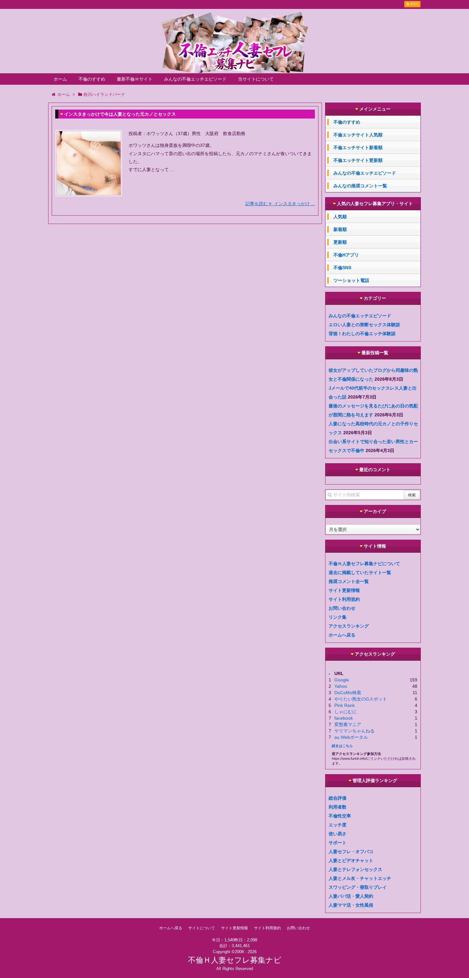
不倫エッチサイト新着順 (358, 147)
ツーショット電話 (351, 280)
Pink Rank (344, 705)
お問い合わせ (342, 608)
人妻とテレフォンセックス (355, 869)
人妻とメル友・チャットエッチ (360, 878)
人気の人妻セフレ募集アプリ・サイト (375, 203)
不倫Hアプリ (346, 255)
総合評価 (337, 798)
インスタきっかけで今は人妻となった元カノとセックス (120, 114)
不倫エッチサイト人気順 (358, 135)
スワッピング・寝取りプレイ (358, 887)
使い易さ (337, 833)
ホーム (60, 79)
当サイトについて (256, 79)
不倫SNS (342, 267)
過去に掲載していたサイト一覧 (360, 572)
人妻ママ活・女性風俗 (351, 905)
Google (341, 679)
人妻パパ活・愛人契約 (351, 896)
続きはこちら (342, 746)
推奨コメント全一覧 (349, 581)
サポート (337, 842)
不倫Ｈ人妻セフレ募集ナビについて (364, 563)
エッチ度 (337, 824)
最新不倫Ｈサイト (135, 79)
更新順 (340, 242)
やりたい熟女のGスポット (360, 698)
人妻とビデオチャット (351, 860)
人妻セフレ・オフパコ (351, 851)
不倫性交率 (340, 815)
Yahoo (340, 686)
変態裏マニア (347, 724)
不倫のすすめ (91, 79)
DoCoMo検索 (347, 692)
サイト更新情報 (344, 590)
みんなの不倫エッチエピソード (195, 79)
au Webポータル (351, 737)
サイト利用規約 (344, 599)
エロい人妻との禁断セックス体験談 (364, 324)
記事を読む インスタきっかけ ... (280, 203)
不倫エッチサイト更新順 (358, 160)
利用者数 (337, 806)
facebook (343, 718)
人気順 (340, 216)
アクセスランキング (349, 626)
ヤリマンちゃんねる (354, 730)
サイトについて (201, 928)
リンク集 (337, 617)
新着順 (340, 229)
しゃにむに (345, 711)
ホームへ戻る (342, 634)
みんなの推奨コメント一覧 (360, 185)
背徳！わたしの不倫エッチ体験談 (362, 333)
